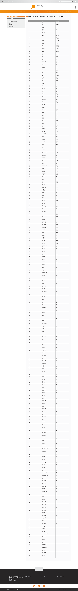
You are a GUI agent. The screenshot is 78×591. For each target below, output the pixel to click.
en (75, 1)
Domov (8, 11)
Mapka (9, 23)
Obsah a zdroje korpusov (13, 20)
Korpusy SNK (11, 18)
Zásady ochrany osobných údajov (64, 589)
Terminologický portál (12, 21)
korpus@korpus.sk (60, 576)
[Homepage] (33, 6)
